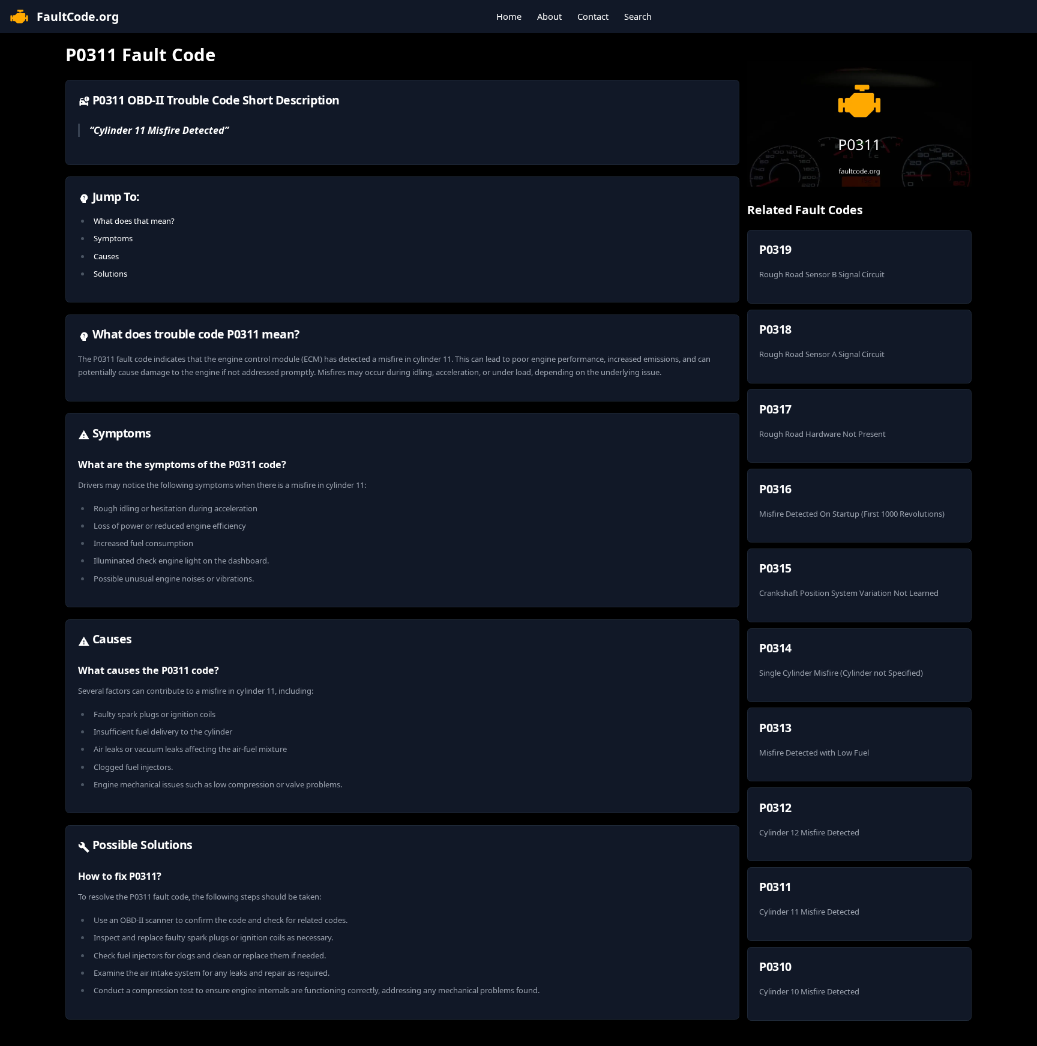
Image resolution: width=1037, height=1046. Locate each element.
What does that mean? (134, 220)
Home (509, 16)
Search (638, 16)
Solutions (110, 273)
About (549, 16)
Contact (593, 16)
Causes (106, 256)
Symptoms (113, 238)
